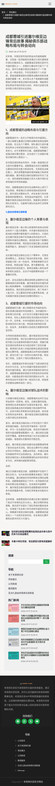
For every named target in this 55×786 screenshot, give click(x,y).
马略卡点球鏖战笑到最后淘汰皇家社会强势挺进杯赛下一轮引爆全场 (35, 618)
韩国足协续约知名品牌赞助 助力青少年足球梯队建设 (35, 630)
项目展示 (13, 12)
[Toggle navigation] (49, 3)
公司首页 (21, 740)
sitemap (21, 770)
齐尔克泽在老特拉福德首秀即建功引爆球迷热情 (35, 606)
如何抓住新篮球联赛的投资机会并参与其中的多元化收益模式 (31, 532)
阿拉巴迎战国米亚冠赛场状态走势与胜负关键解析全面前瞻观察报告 (35, 655)
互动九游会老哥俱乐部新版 (21, 593)
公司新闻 (12, 584)
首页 (3, 12)
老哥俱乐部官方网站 (33, 781)
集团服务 (12, 588)
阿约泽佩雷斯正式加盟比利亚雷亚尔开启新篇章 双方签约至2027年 (35, 642)
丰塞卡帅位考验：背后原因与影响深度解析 (31, 541)
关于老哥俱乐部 (15, 574)
